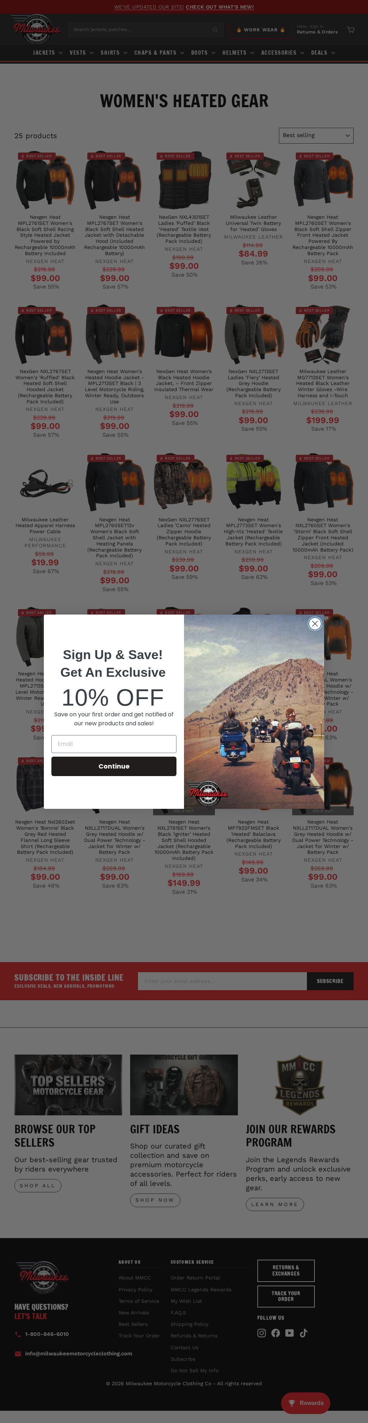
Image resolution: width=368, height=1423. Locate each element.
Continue (114, 766)
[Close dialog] (315, 623)
